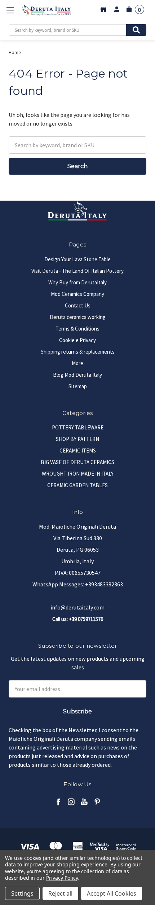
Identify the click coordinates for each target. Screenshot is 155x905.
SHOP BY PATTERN (77, 439)
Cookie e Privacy (77, 340)
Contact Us (77, 305)
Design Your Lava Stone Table (77, 259)
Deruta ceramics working (78, 317)
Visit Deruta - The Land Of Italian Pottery (77, 270)
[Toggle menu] (10, 10)
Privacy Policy (62, 877)
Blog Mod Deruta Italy (77, 374)
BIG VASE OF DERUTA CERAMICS (77, 462)
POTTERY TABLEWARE (77, 427)
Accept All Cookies (111, 893)
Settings (22, 893)
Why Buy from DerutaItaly (77, 282)
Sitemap (77, 386)
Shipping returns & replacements (78, 351)
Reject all (60, 893)
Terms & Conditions (77, 328)
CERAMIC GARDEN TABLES (77, 485)
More (77, 363)
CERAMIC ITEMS (77, 450)
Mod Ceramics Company (77, 293)
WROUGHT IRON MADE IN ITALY (78, 473)
